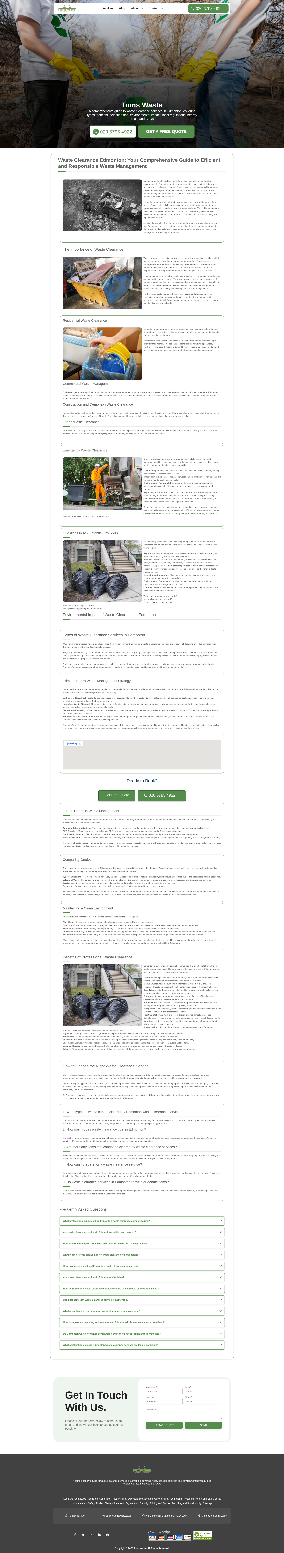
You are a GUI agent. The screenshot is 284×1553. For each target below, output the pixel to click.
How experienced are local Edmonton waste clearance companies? (100, 1266)
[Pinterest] (107, 1535)
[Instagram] (91, 1535)
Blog (122, 8)
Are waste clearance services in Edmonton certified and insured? (99, 1232)
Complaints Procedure (182, 1499)
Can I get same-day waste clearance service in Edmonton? (95, 1300)
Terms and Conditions (99, 1499)
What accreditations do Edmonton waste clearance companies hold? (101, 1311)
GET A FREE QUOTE (166, 131)
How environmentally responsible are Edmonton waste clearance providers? (106, 1243)
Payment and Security (137, 1503)
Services (107, 8)
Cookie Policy (161, 1499)
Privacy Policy (119, 1499)
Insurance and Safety (83, 1503)
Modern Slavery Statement (110, 1503)
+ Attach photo (164, 1425)
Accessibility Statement (140, 1499)
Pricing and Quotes (160, 1503)
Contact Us (156, 8)
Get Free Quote (116, 795)
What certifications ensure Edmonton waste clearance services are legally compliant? (111, 1345)
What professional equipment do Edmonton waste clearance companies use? (106, 1221)
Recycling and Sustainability (186, 1503)
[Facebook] (75, 1535)
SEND (203, 1425)
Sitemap (207, 1503)
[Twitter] (83, 1535)
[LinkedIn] (99, 1535)
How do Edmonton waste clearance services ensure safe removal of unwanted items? (111, 1288)
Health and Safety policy (208, 1499)
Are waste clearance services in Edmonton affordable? (93, 1277)
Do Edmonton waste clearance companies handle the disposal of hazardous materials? (112, 1334)
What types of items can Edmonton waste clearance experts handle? (101, 1254)
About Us (137, 8)
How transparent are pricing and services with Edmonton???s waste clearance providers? (113, 1322)
